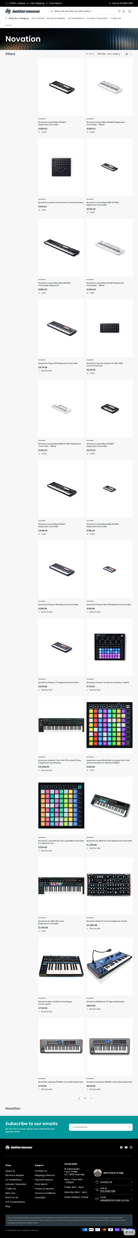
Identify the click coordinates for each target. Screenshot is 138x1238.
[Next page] (91, 1098)
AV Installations (13, 1179)
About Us (10, 1171)
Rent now (10, 1193)
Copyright (40, 1197)
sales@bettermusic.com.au (114, 1200)
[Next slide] (82, 87)
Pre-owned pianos (15, 1201)
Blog (7, 1206)
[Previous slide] (40, 87)
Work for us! (11, 1197)
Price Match (41, 1184)
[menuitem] (17, 18)
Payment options (44, 1179)
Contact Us (41, 1171)
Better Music (17, 1230)
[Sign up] (129, 1127)
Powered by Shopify (30, 1230)
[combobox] (82, 11)
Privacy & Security (44, 1188)
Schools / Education (15, 1184)
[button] (109, 54)
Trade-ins (10, 1188)
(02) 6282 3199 (107, 1191)
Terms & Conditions (45, 1193)
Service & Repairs (14, 1175)
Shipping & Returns (45, 1175)
